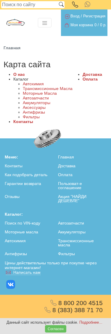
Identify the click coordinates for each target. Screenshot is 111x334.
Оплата (90, 79)
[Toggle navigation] (45, 22)
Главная (66, 157)
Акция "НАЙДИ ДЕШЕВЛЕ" (72, 198)
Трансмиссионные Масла (48, 88)
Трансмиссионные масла (76, 242)
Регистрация (94, 16)
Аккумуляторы (36, 102)
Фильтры (31, 116)
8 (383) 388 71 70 (77, 310)
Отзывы (12, 196)
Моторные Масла (40, 93)
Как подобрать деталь (26, 174)
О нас (19, 74)
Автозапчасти (36, 98)
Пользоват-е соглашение (70, 185)
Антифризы (34, 112)
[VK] (11, 284)
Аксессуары (34, 107)
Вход (75, 16)
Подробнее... (90, 322)
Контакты (23, 121)
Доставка (92, 74)
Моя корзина (81, 25)
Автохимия (33, 83)
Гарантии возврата (23, 183)
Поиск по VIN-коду (22, 223)
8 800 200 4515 (80, 302)
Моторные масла (21, 232)
